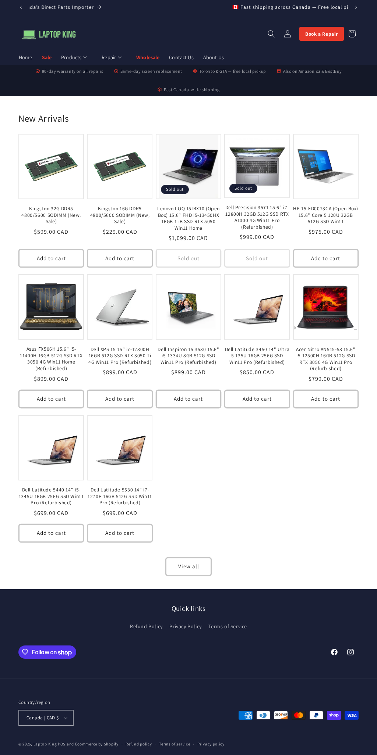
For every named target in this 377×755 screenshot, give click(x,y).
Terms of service (174, 744)
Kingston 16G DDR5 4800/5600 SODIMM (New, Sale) (120, 215)
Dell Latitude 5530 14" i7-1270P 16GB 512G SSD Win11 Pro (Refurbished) (120, 496)
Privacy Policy (185, 626)
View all (188, 566)
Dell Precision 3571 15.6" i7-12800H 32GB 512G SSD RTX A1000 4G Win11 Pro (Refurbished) (257, 217)
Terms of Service (227, 626)
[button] (76, 58)
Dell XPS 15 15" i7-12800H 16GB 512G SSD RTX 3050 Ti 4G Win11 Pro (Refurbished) (119, 355)
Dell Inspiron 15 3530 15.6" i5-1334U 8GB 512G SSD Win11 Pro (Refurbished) (188, 355)
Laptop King (45, 744)
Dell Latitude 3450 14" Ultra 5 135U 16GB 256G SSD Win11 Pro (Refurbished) (257, 355)
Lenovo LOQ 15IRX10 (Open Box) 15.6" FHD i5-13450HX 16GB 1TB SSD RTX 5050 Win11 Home (188, 218)
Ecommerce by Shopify (97, 744)
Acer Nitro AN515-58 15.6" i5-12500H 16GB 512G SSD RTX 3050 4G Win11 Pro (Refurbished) (326, 359)
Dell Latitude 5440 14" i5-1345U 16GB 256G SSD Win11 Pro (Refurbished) (51, 496)
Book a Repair (321, 34)
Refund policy (139, 744)
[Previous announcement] (21, 7)
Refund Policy (146, 626)
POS (62, 744)
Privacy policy (211, 744)
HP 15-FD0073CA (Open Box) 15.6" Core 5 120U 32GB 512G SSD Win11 (325, 215)
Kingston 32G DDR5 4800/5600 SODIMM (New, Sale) (51, 215)
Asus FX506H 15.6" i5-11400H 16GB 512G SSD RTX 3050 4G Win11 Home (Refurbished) (51, 359)
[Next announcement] (356, 7)
